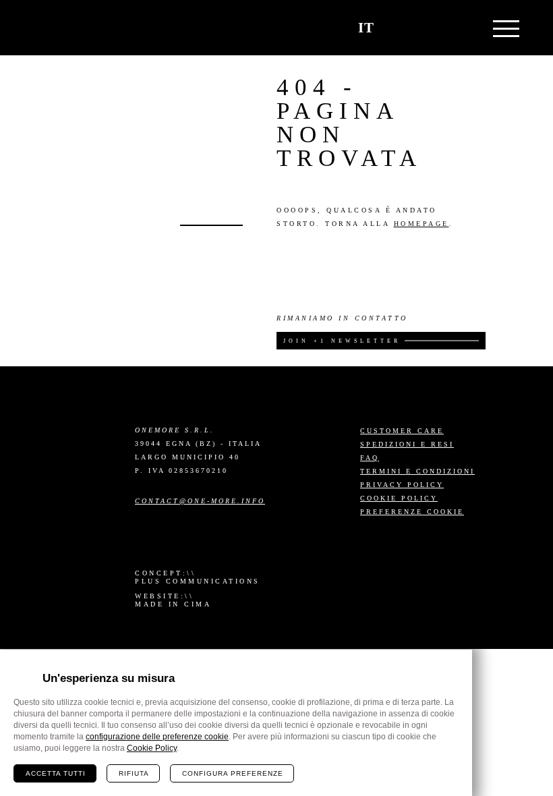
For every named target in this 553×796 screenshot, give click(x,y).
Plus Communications (197, 581)
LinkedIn (192, 543)
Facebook (168, 543)
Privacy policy (402, 484)
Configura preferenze (232, 773)
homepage (421, 223)
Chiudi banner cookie (453, 667)
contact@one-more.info (200, 501)
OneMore (74, 27)
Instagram (143, 543)
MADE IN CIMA (173, 604)
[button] (430, 28)
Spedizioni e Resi (407, 444)
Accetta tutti (56, 773)
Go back (211, 225)
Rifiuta (134, 773)
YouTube (216, 543)
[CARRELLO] (398, 28)
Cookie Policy (399, 498)
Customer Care (402, 430)
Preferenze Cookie (412, 511)
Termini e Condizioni (417, 471)
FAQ (369, 457)
